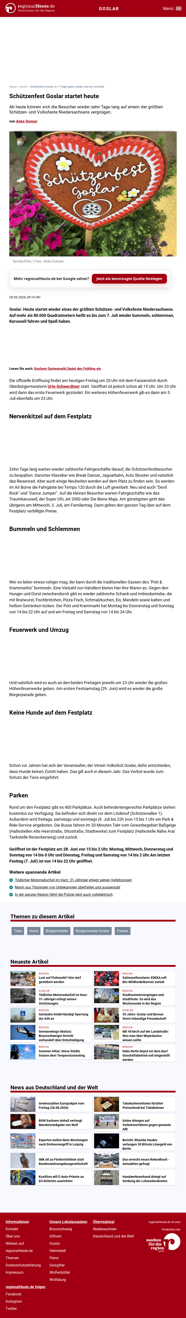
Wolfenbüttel (59, 1272)
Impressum (15, 1272)
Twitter (11, 1308)
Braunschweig (60, 1229)
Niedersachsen (105, 1229)
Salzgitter (57, 1265)
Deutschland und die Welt (113, 1236)
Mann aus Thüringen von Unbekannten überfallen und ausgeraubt (67, 887)
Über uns (13, 1236)
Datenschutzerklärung (23, 1265)
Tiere (18, 931)
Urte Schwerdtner (64, 386)
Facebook (13, 1294)
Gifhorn (55, 1236)
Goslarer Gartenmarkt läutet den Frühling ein (67, 369)
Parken (122, 931)
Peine (53, 1258)
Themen (12, 1258)
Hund (33, 931)
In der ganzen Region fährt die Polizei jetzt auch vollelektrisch (64, 894)
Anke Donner (26, 121)
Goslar (23, 86)
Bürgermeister (57, 931)
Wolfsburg (57, 1280)
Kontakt (12, 1229)
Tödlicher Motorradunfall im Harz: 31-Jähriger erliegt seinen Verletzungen (73, 880)
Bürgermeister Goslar (92, 931)
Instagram (14, 1301)
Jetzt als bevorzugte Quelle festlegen (129, 278)
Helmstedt (57, 1251)
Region (13, 86)
